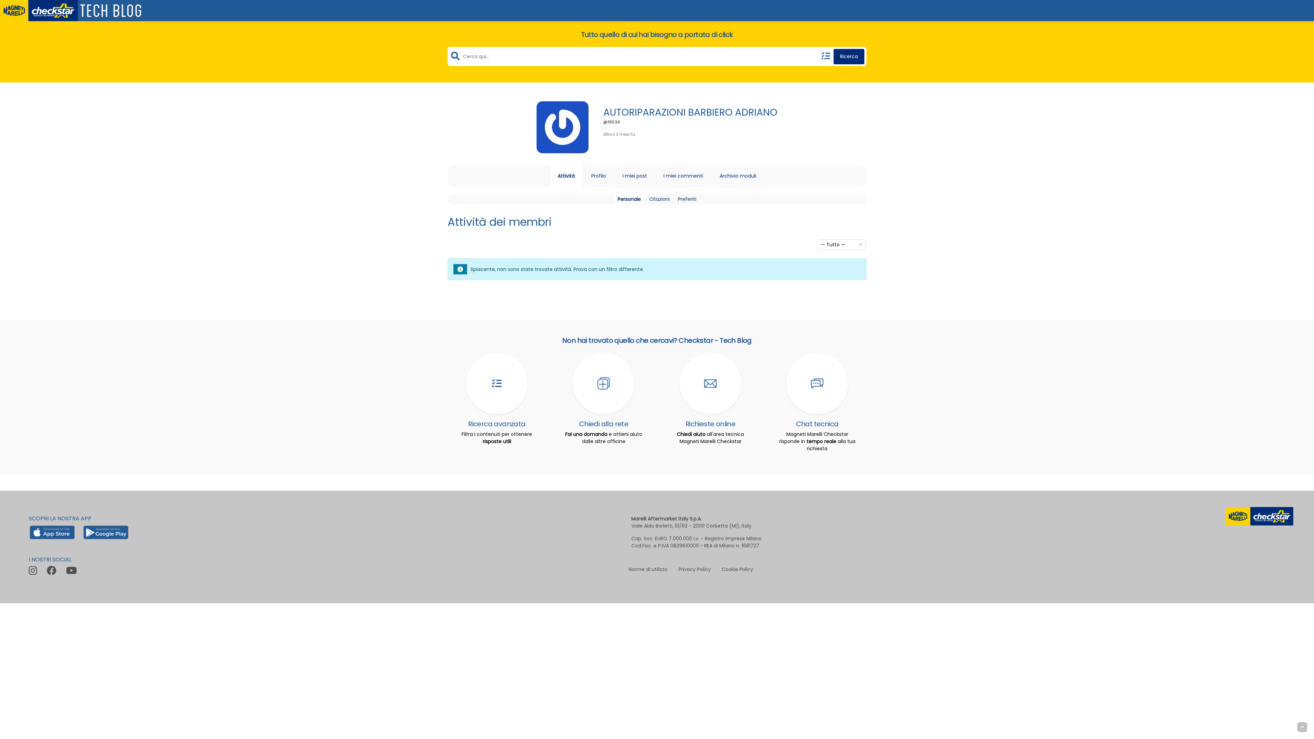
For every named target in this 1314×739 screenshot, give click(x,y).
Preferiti (687, 199)
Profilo (598, 175)
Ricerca (849, 56)
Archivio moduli (738, 175)
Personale (629, 199)
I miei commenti (683, 175)
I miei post (634, 175)
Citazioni (659, 199)
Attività (566, 175)
